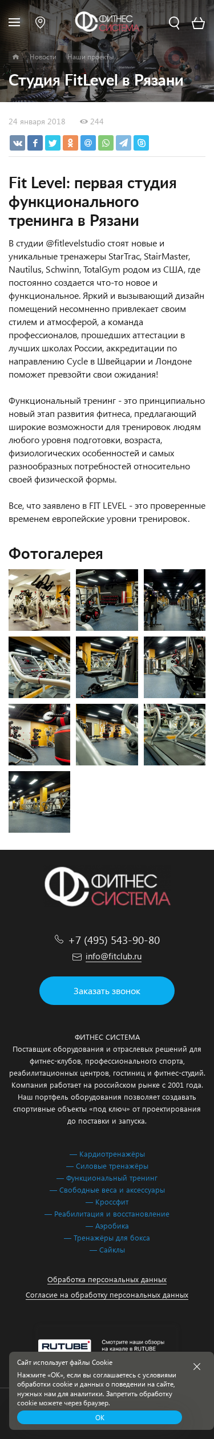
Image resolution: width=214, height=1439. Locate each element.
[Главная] (16, 57)
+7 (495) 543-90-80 (114, 939)
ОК (99, 1417)
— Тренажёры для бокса (107, 1237)
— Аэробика (107, 1225)
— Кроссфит (107, 1201)
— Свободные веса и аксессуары (107, 1189)
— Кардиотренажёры (107, 1153)
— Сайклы (107, 1249)
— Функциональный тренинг (107, 1177)
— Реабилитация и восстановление (107, 1213)
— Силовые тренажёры (107, 1165)
